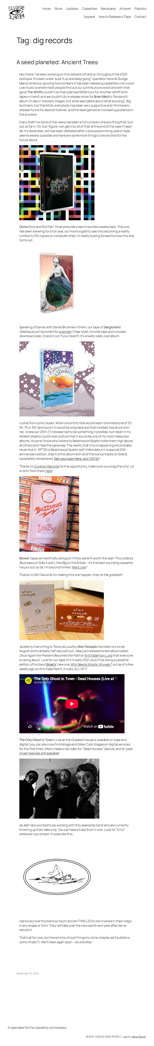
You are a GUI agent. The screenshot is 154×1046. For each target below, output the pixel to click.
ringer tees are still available (39, 753)
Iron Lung (105, 655)
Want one (79, 567)
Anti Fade (91, 655)
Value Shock (139, 1036)
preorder (65, 331)
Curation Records (46, 466)
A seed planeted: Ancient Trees (57, 62)
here (48, 471)
